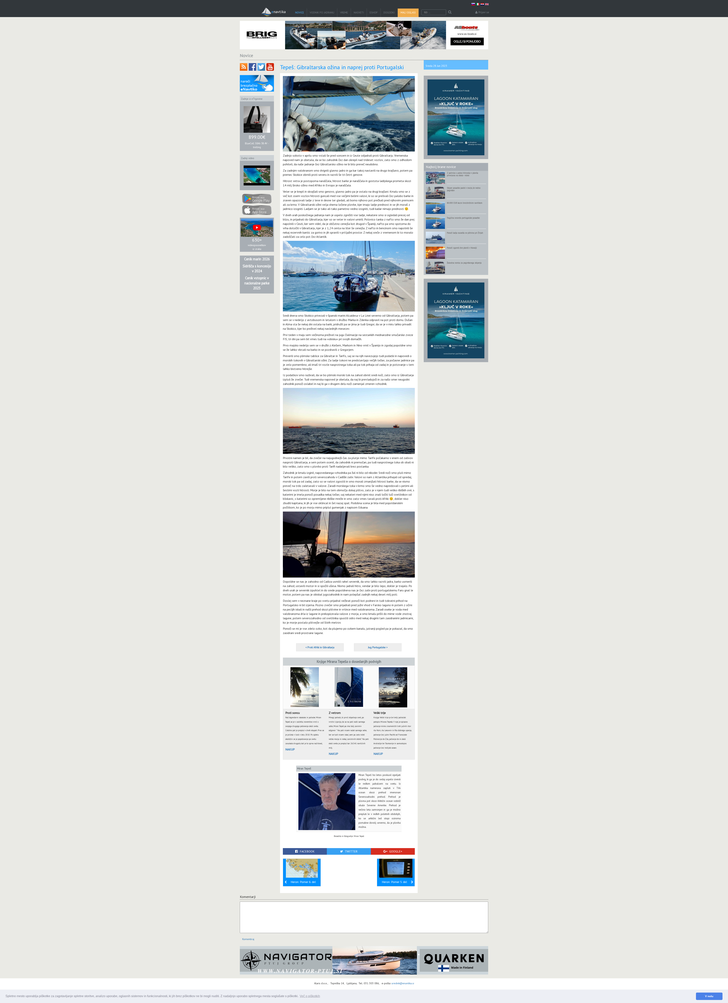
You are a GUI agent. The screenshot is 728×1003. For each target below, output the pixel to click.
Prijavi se (484, 12)
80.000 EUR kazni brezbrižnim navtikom (464, 203)
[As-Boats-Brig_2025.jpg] (364, 35)
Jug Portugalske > (378, 647)
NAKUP (290, 749)
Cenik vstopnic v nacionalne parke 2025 (256, 283)
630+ (257, 240)
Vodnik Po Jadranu (322, 12)
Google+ (395, 851)
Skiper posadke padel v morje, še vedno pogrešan (463, 189)
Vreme (344, 12)
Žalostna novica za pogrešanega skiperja (464, 262)
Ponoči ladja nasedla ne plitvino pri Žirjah (465, 233)
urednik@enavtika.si (402, 983)
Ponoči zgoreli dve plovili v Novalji (462, 247)
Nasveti (359, 12)
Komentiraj (248, 939)
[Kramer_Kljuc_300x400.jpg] (456, 117)
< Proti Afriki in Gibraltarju (319, 647)
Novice (299, 12)
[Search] (450, 12)
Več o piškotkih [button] (310, 996)
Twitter (351, 851)
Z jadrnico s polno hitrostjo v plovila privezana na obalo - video (462, 174)
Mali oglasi (408, 12)
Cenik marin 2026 (257, 259)
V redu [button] (709, 996)
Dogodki (389, 12)
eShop (374, 12)
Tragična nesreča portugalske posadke (463, 218)
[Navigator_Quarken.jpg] (364, 960)
